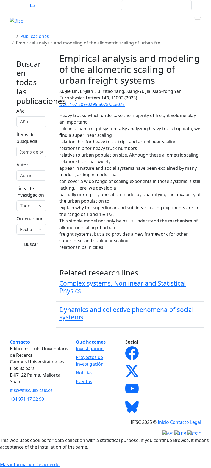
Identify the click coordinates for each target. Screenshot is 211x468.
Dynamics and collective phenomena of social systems (126, 313)
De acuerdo (47, 464)
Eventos (84, 381)
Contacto (179, 422)
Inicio (163, 422)
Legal (195, 422)
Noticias (84, 373)
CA (43, 5)
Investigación (90, 349)
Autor (22, 165)
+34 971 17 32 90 (27, 399)
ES (32, 5)
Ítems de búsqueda (26, 138)
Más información (17, 464)
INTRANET (106, 5)
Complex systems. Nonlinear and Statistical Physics (122, 287)
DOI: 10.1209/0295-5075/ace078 (92, 104)
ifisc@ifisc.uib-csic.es (31, 390)
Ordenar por (29, 219)
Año (20, 111)
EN (21, 5)
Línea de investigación (30, 191)
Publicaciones (34, 36)
